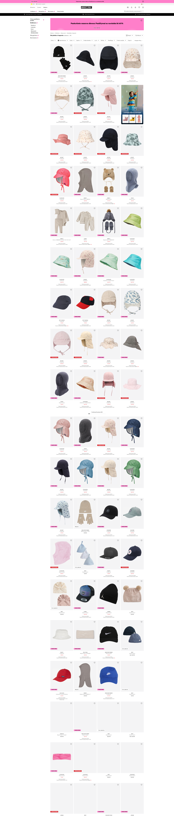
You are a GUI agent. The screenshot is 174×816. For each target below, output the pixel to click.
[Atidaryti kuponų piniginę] (128, 7)
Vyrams (39, 7)
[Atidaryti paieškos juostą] (124, 11)
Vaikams (45, 7)
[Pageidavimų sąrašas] (139, 7)
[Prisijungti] (131, 7)
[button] (129, 35)
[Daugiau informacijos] (62, 82)
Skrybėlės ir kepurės (71, 33)
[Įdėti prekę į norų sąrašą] (71, 45)
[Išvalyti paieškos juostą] (142, 11)
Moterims (32, 7)
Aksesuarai (63, 33)
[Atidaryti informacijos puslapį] (143, 1)
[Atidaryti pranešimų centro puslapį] (135, 7)
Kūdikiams (57, 33)
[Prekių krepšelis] (143, 7)
